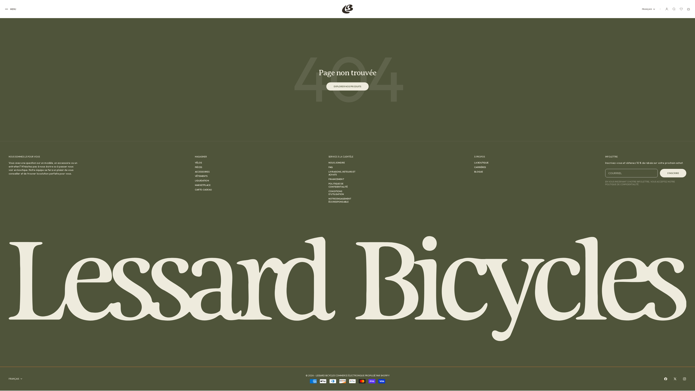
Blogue (478, 171)
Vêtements (201, 176)
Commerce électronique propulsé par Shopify (362, 375)
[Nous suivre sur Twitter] (675, 379)
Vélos (198, 162)
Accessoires (202, 171)
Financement (336, 179)
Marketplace (202, 185)
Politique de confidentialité (338, 185)
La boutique (481, 162)
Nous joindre (336, 162)
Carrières (480, 167)
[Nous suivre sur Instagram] (684, 379)
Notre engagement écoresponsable (339, 200)
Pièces (198, 167)
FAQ (330, 167)
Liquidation (202, 180)
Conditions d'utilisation (336, 193)
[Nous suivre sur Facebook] (665, 379)
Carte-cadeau (203, 189)
